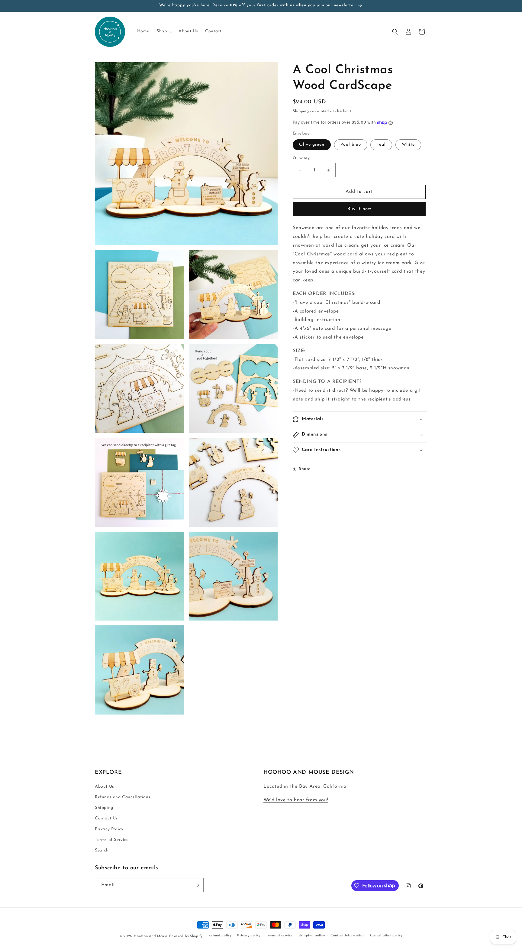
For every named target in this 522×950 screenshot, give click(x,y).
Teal (381, 144)
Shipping (301, 111)
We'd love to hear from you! (295, 800)
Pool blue (350, 144)
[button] (164, 31)
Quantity (301, 158)
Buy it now (359, 209)
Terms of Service (112, 840)
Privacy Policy (109, 829)
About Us (104, 786)
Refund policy (220, 935)
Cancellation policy (386, 935)
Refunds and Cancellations (122, 797)
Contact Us (106, 818)
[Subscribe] (196, 885)
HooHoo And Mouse (151, 936)
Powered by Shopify (186, 936)
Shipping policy (311, 935)
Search (102, 850)
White (408, 144)
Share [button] (305, 469)
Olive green (311, 144)
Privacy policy (248, 935)
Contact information (347, 935)
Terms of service (279, 935)
